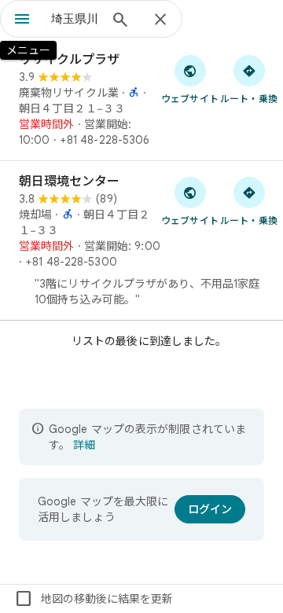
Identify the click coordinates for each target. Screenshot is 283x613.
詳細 (84, 445)
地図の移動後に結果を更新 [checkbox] (93, 598)
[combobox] (74, 18)
